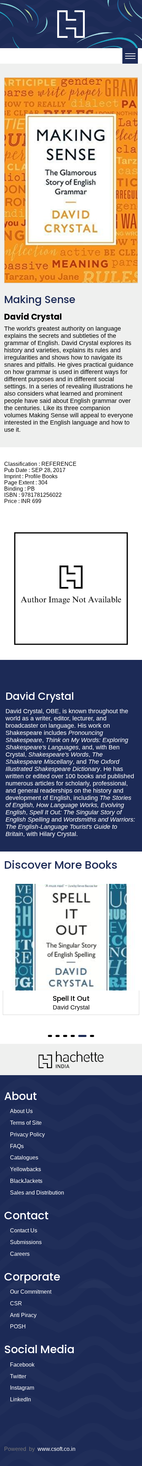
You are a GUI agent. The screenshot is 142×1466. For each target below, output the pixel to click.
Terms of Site (26, 1123)
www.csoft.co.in (56, 1449)
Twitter (18, 1376)
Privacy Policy (27, 1134)
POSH (18, 1326)
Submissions (26, 1242)
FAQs (17, 1146)
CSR (16, 1303)
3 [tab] (65, 1036)
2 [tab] (57, 1036)
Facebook (22, 1365)
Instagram (22, 1388)
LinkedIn (20, 1399)
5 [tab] (82, 1036)
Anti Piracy (23, 1315)
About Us (21, 1111)
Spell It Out (71, 998)
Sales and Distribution (37, 1193)
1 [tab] (50, 1036)
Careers (20, 1254)
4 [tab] (73, 1036)
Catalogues (24, 1157)
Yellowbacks (25, 1169)
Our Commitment (30, 1292)
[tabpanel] (71, 949)
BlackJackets (26, 1181)
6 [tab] (92, 1036)
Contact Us (23, 1230)
